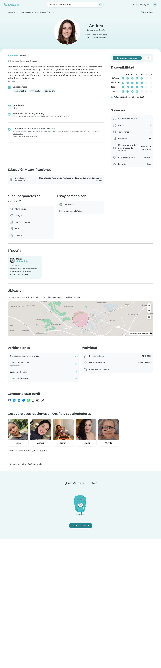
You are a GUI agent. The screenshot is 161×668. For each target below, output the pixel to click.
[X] (14, 400)
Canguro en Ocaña (96, 30)
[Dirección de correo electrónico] (38, 400)
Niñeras (22, 450)
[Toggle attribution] (150, 333)
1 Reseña (22, 55)
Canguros (12, 450)
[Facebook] (9, 400)
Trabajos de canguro (37, 450)
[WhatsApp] (28, 400)
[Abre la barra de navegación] (155, 4)
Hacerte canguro (141, 4)
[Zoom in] (149, 305)
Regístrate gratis (35, 464)
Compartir (148, 12)
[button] (25, 267)
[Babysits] (11, 4)
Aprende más (18, 134)
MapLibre (133, 333)
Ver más (11, 81)
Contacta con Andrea (127, 58)
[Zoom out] (149, 310)
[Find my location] (149, 317)
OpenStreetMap (143, 333)
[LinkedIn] (19, 400)
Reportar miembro (18, 464)
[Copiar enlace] (42, 400)
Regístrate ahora (80, 525)
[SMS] (33, 400)
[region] (80, 318)
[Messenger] (24, 400)
